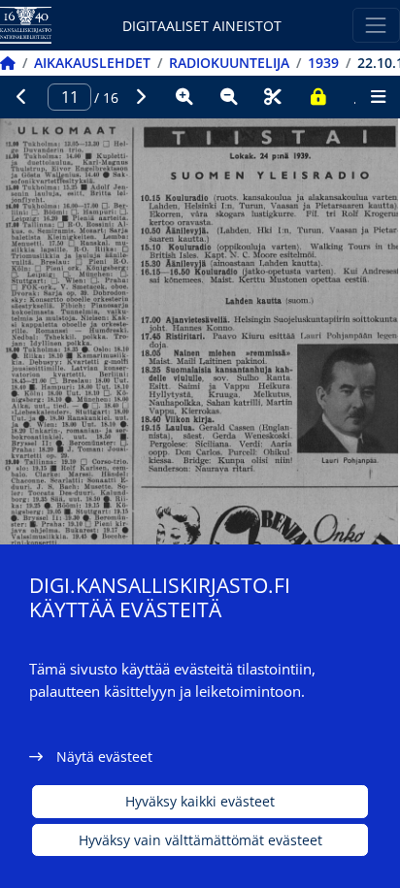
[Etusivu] (8, 62)
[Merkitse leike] (272, 97)
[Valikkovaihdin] (376, 25)
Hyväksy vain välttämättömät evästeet (200, 840)
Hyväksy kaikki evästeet (200, 801)
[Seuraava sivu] (140, 97)
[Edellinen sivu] (22, 97)
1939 (323, 62)
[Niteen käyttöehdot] (317, 97)
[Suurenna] (184, 97)
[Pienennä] (229, 97)
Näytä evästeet (104, 756)
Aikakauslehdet (92, 62)
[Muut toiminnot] (377, 97)
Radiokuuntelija (229, 62)
